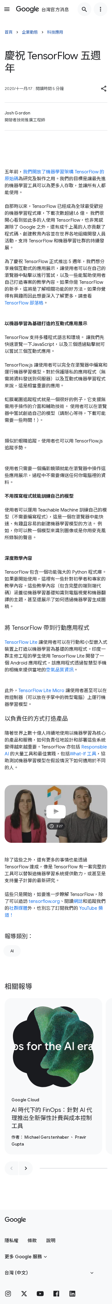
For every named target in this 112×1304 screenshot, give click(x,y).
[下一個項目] (26, 1168)
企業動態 (30, 32)
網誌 (78, 901)
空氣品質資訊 (60, 670)
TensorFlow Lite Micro (41, 691)
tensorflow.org (44, 901)
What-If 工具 (83, 754)
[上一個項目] (11, 1168)
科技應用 (55, 32)
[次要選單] (100, 9)
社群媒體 (18, 908)
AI (12, 950)
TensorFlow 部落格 (24, 303)
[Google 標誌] (15, 1220)
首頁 (9, 32)
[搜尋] (84, 9)
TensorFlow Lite (21, 642)
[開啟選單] (7, 9)
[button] (104, 88)
